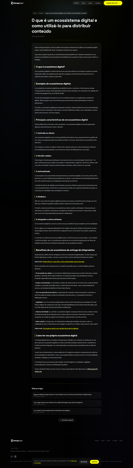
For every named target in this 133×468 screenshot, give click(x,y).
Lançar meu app (112, 3)
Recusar (84, 462)
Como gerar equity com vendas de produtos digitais (60, 328)
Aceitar (94, 462)
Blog (121, 440)
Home (35, 13)
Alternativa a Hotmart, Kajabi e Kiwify (38, 451)
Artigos (41, 13)
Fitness (76, 3)
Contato (97, 3)
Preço (83, 3)
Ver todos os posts (67, 420)
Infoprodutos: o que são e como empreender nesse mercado (63, 262)
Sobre (90, 3)
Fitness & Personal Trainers (19, 451)
